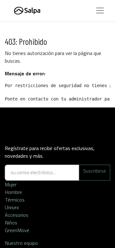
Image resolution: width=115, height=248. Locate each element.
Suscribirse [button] (94, 171)
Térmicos (15, 199)
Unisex (12, 207)
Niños (11, 222)
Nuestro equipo (22, 243)
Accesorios (16, 215)
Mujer (11, 184)
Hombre (13, 192)
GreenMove (17, 230)
